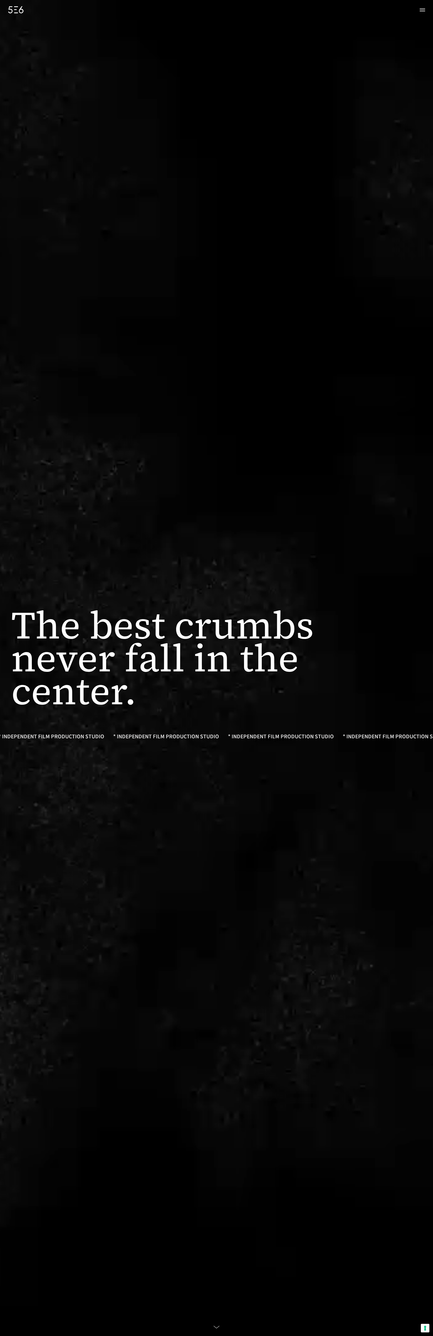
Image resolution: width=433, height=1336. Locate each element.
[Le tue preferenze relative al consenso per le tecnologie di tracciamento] (425, 1328)
